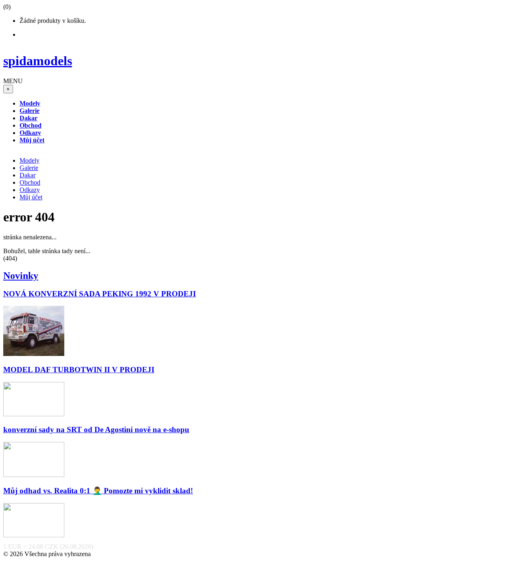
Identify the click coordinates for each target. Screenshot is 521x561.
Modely (29, 160)
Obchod (30, 182)
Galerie (29, 167)
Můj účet (31, 197)
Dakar (27, 175)
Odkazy (30, 189)
